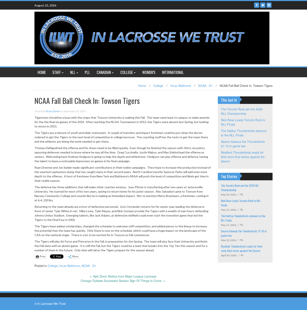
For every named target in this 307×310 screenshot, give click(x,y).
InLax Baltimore (180, 85)
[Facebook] (256, 5)
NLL (72, 72)
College (126, 72)
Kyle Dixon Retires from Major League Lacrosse (123, 276)
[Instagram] (268, 5)
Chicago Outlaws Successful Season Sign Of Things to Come (123, 281)
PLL (87, 72)
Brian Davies (53, 111)
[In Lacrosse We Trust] (151, 37)
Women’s (148, 72)
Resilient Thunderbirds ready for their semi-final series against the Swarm (243, 156)
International (173, 72)
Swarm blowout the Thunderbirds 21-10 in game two (243, 143)
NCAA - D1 (205, 85)
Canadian (104, 72)
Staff (56, 72)
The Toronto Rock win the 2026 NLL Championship (242, 111)
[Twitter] (262, 5)
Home (42, 72)
